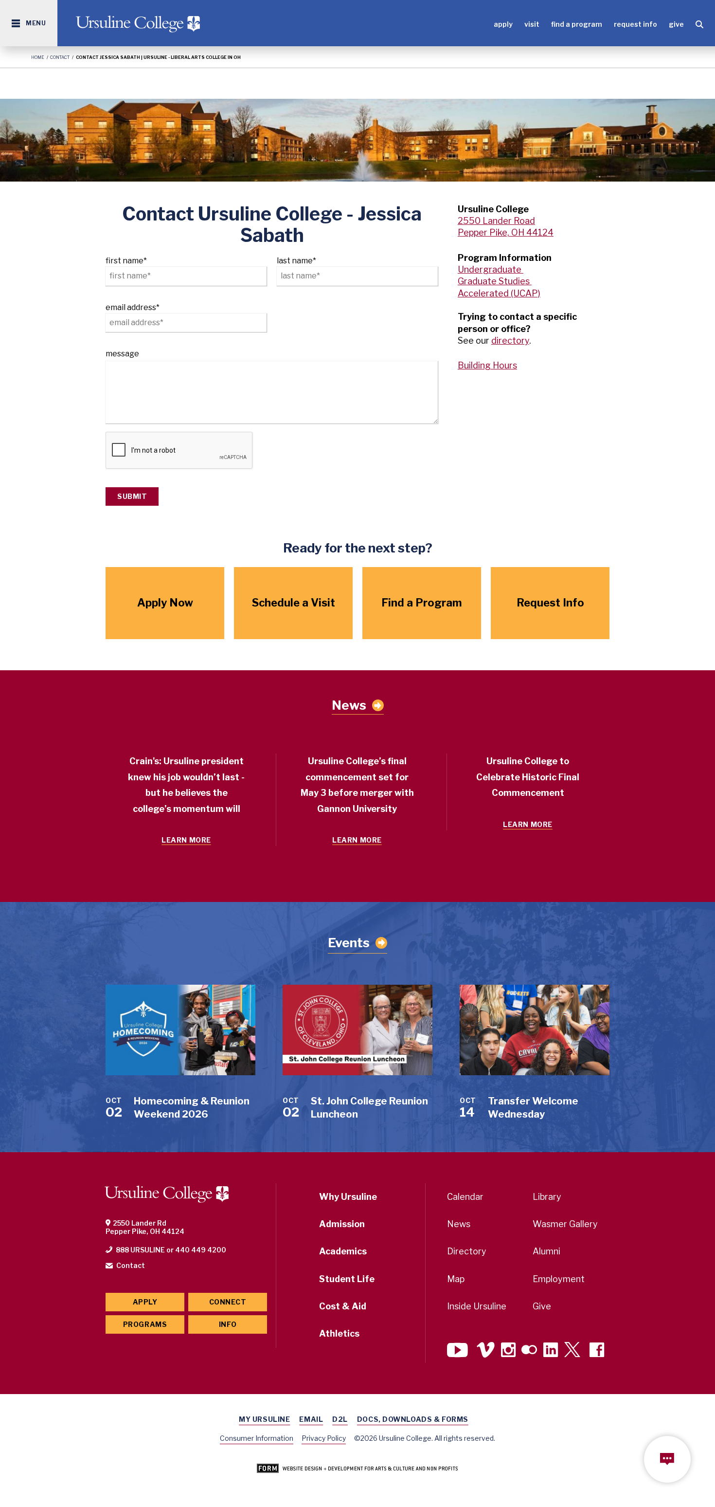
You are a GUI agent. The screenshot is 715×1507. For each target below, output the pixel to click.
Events (349, 942)
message (122, 353)
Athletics (339, 1333)
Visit (531, 24)
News (349, 705)
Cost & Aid (342, 1306)
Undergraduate (490, 269)
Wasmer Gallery (565, 1224)
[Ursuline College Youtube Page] (458, 1351)
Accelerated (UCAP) (499, 293)
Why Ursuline (348, 1197)
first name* (126, 260)
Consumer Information (256, 1438)
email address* (133, 307)
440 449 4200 (200, 1250)
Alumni (546, 1251)
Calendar (465, 1197)
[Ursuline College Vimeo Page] (486, 1351)
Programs (145, 1324)
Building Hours (487, 365)
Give (676, 24)
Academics (343, 1251)
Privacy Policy (324, 1438)
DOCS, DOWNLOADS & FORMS (412, 1419)
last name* (296, 260)
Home (37, 57)
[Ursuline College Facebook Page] (597, 1351)
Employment (559, 1279)
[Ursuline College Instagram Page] (508, 1351)
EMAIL (311, 1419)
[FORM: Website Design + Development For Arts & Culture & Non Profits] (357, 1469)
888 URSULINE (140, 1250)
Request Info (635, 24)
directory (510, 340)
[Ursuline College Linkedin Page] (550, 1351)
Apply (503, 24)
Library (547, 1197)
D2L (340, 1419)
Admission (342, 1224)
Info (227, 1324)
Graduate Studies (495, 281)
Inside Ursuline (476, 1306)
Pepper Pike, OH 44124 (506, 232)
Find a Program (576, 24)
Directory (466, 1251)
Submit (132, 496)
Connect (228, 1302)
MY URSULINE (264, 1419)
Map (456, 1279)
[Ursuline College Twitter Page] (573, 1351)
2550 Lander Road (496, 221)
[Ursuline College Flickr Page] (529, 1351)
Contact (60, 57)
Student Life (347, 1279)
